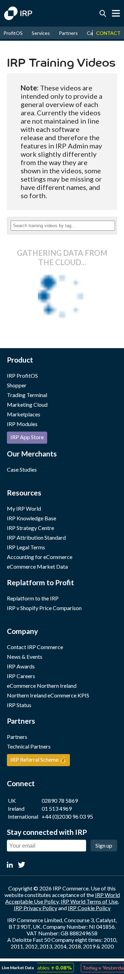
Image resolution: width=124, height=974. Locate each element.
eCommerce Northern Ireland (41, 685)
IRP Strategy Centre (30, 527)
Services (41, 33)
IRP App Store (27, 437)
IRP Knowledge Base (31, 518)
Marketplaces (23, 414)
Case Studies (22, 469)
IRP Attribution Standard (36, 537)
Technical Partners (29, 746)
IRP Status (19, 705)
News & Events (24, 656)
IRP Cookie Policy (89, 908)
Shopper (17, 385)
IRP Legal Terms (26, 547)
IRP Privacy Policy (35, 908)
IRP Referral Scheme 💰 (38, 759)
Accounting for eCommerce (39, 556)
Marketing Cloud (27, 404)
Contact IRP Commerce (35, 647)
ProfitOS (13, 33)
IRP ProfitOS (22, 375)
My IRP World (24, 508)
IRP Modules (22, 424)
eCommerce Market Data (37, 566)
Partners (68, 33)
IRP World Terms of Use (89, 901)
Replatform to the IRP (33, 598)
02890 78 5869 (60, 800)
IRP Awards (21, 666)
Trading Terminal (27, 395)
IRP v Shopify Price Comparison (44, 608)
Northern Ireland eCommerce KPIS (48, 695)
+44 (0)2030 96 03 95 (67, 816)
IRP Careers (21, 676)
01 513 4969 (57, 808)
